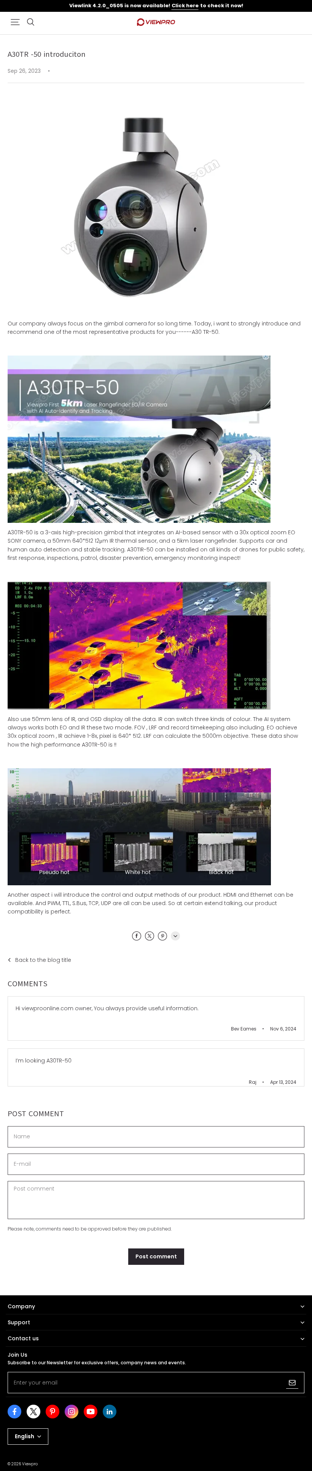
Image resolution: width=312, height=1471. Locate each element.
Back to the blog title (43, 960)
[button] (15, 22)
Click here (185, 5)
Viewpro (30, 1464)
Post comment (156, 1256)
